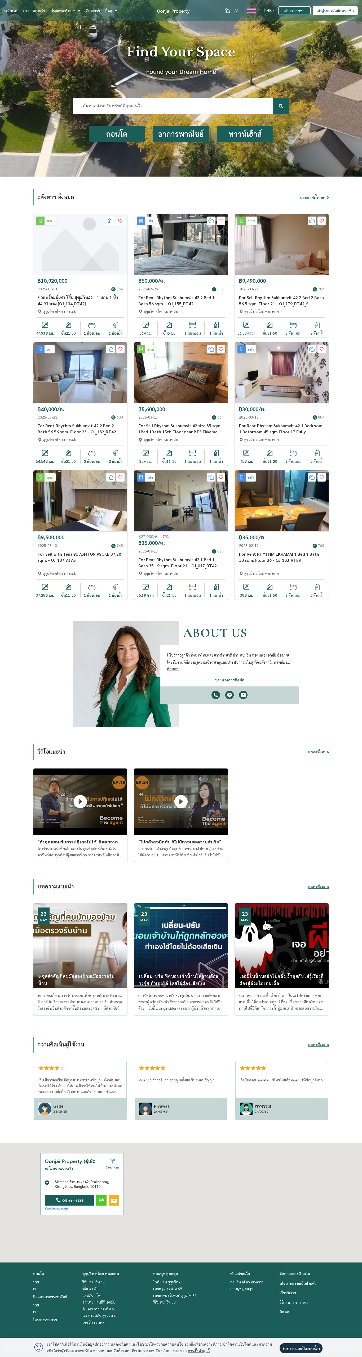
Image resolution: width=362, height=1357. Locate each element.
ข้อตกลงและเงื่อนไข (295, 1273)
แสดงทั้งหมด (318, 751)
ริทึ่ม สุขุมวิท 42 (93, 1281)
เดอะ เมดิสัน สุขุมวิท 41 (100, 1315)
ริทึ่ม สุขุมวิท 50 (164, 1302)
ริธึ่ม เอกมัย (90, 1288)
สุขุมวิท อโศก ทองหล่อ (100, 1273)
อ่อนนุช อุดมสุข (165, 1273)
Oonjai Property (173, 11)
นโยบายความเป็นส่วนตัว (298, 1283)
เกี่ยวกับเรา (288, 1292)
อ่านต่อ (173, 668)
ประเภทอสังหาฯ (63, 10)
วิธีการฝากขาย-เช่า (294, 1302)
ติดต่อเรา (93, 10)
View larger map (56, 1208)
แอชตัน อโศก (92, 1295)
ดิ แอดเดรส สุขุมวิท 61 (99, 1308)
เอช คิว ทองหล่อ (94, 1322)
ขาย (36, 1281)
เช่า (35, 1288)
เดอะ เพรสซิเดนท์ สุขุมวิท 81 (175, 1295)
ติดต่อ (284, 1311)
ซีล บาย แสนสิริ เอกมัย (98, 1302)
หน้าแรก (10, 10)
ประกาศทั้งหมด (312, 197)
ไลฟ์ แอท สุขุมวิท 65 (168, 1281)
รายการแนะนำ (34, 10)
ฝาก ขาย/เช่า (294, 10)
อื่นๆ (108, 10)
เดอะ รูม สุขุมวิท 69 (167, 1288)
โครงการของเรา (45, 1319)
